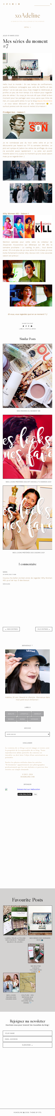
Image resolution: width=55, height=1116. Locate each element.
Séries (34, 329)
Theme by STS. (36, 1112)
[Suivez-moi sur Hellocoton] (27, 789)
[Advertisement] (16, 841)
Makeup (37, 714)
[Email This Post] (31, 326)
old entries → (44, 629)
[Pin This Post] (28, 326)
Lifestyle (27, 329)
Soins (22, 719)
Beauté (11, 714)
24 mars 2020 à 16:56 (9, 574)
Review (11, 719)
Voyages (34, 719)
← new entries (11, 629)
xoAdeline (27, 15)
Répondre (6, 584)
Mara (5, 572)
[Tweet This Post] (23, 326)
